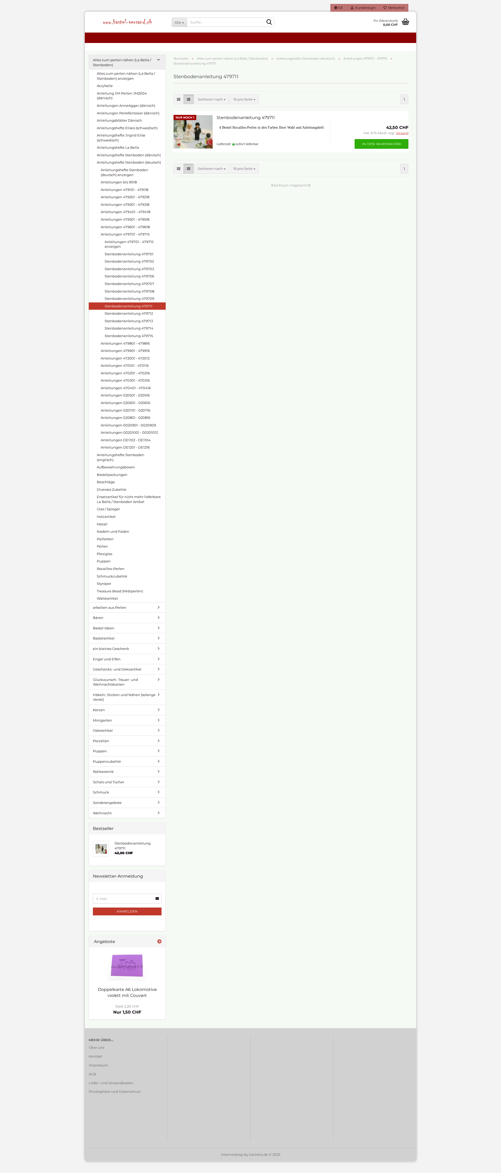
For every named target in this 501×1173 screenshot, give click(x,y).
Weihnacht (102, 813)
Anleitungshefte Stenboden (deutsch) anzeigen (124, 172)
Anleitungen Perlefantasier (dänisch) (128, 113)
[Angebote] (159, 942)
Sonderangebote (107, 802)
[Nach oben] (486, 1165)
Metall (102, 524)
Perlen (102, 546)
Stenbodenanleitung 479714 (129, 328)
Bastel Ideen (103, 628)
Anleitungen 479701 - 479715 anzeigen (129, 244)
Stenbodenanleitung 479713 (129, 321)
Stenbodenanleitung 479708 (129, 291)
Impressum (98, 1065)
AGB (92, 1074)
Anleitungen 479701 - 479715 (125, 234)
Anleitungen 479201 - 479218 (125, 197)
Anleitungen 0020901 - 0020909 (128, 425)
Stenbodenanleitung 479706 (129, 276)
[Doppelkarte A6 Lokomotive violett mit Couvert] (127, 966)
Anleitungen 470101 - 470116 (125, 365)
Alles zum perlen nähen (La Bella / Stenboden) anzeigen (126, 75)
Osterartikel (103, 730)
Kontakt (95, 1056)
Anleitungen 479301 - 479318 (125, 204)
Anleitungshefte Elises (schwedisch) (127, 128)
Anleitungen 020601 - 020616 (125, 403)
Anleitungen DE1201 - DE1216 (125, 447)
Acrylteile (105, 86)
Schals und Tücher (108, 782)
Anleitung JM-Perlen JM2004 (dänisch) (122, 95)
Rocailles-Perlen (110, 569)
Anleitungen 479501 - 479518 (125, 219)
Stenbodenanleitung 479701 (129, 254)
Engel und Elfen (107, 659)
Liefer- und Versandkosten (111, 1083)
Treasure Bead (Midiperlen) (120, 591)
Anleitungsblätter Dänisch (119, 120)
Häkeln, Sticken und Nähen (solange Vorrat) (124, 697)
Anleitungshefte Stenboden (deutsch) (129, 162)
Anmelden (127, 911)
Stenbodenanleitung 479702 (129, 261)
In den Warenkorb (381, 144)
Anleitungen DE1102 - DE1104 (126, 440)
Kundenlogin (364, 8)
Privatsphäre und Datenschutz (115, 1091)
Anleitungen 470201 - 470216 (125, 373)
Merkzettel (395, 8)
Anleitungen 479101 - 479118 (124, 190)
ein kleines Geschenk (111, 649)
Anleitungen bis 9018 (119, 182)
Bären (98, 618)
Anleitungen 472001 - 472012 (125, 358)
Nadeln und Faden (113, 531)
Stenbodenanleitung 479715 (129, 336)
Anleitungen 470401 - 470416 (126, 388)
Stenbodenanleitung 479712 (129, 313)
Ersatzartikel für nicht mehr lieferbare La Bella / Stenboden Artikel (129, 499)
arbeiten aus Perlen (109, 607)
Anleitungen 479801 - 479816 (125, 343)
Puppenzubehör (107, 761)
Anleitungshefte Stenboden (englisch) (120, 457)
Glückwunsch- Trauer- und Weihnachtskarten (115, 682)
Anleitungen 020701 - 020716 (125, 410)
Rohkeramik (103, 771)
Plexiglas (104, 554)
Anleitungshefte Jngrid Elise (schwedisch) (121, 137)
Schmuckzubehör (112, 576)
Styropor (104, 583)
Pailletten (105, 539)
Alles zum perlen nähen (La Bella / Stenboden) (122, 62)
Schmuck (101, 792)
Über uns (96, 1047)
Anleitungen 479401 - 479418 (125, 212)
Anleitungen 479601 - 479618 (125, 227)
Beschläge (106, 482)
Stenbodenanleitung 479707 (129, 284)
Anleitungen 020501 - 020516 (125, 395)
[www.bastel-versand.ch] (126, 22)
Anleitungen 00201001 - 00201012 (129, 432)
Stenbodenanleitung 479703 (129, 269)
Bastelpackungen (112, 475)
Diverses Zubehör (112, 489)
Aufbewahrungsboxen (116, 467)
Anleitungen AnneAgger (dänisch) (126, 105)
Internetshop (232, 1154)
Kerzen (99, 710)
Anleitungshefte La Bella (118, 147)
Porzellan (101, 741)
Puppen (104, 561)
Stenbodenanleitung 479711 (246, 117)
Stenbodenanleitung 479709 (129, 298)
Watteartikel (107, 598)
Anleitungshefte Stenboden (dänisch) (129, 155)
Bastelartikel (104, 638)
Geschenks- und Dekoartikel (117, 669)
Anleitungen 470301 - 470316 (125, 380)
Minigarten (102, 720)
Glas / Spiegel (108, 509)
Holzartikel (106, 516)
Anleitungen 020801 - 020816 (125, 417)
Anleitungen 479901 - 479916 (125, 351)
